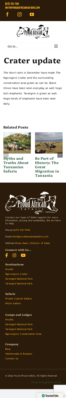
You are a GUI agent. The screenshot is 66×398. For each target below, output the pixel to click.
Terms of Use (54, 382)
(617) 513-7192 (21, 230)
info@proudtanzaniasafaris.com (30, 236)
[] (6, 255)
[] (14, 255)
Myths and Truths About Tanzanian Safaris (16, 164)
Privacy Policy (38, 382)
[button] (6, 155)
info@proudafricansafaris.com (22, 8)
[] (23, 255)
